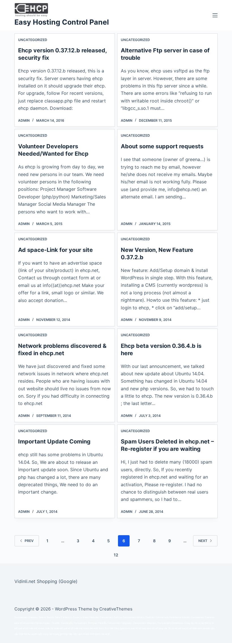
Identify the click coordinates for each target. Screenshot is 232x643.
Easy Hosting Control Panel (61, 22)
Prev (29, 541)
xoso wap (130, 628)
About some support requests (162, 146)
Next (202, 541)
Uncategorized (32, 40)
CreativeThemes (115, 609)
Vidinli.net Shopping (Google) (46, 581)
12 (116, 554)
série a (17, 623)
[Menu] (215, 15)
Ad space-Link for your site (55, 250)
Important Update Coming (54, 441)
